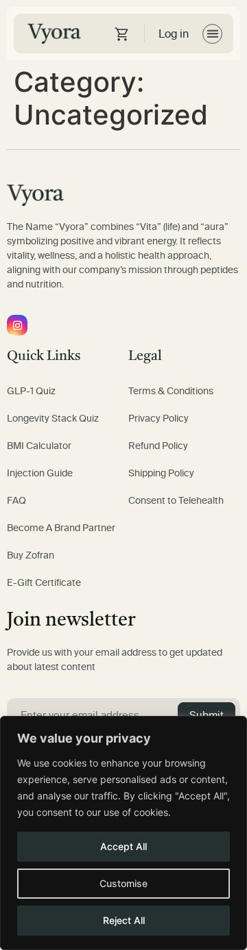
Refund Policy (158, 446)
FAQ (16, 500)
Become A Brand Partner (61, 528)
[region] (123, 833)
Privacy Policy (158, 418)
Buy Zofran (30, 555)
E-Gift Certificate (44, 583)
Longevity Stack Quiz (53, 418)
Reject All (124, 920)
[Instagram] (17, 325)
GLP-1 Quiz (31, 391)
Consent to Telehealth (176, 500)
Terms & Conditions (170, 391)
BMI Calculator (39, 446)
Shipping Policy (161, 473)
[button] (212, 34)
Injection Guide (40, 473)
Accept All (123, 846)
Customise (123, 883)
